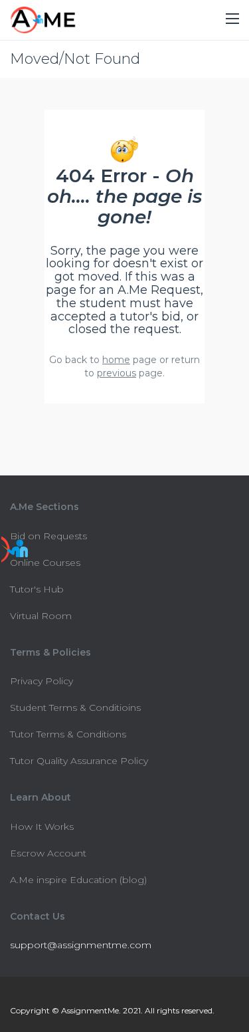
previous (116, 373)
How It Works (42, 827)
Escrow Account (48, 853)
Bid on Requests (48, 536)
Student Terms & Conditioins (75, 707)
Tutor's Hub (37, 589)
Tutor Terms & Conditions (68, 734)
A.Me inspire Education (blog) (78, 880)
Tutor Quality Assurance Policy (79, 761)
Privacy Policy (41, 681)
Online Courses (45, 563)
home (116, 360)
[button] (232, 19)
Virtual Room (41, 616)
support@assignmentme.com (80, 945)
